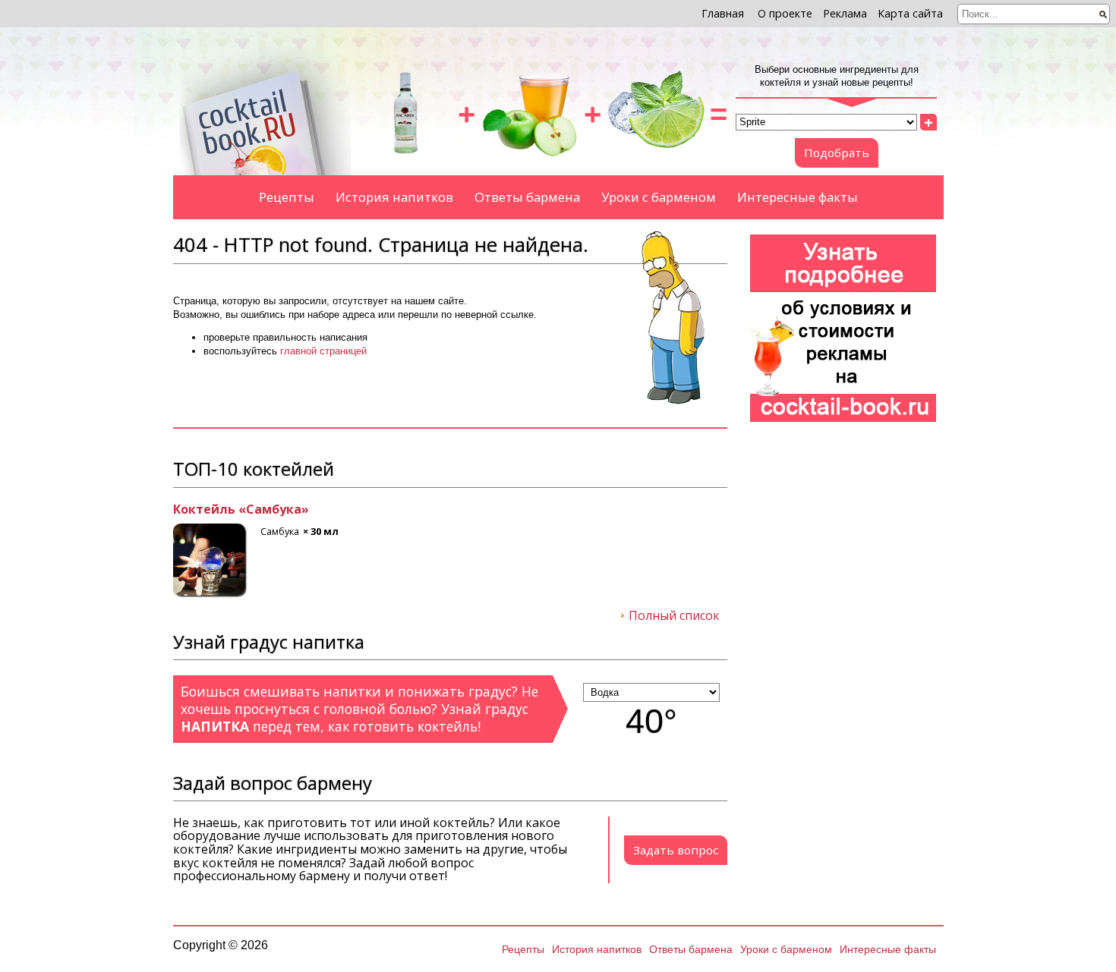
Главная (722, 13)
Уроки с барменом (658, 197)
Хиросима (391, 510)
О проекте (785, 13)
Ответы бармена (527, 197)
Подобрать (836, 152)
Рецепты (286, 197)
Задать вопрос (675, 849)
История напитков (394, 197)
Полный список (674, 616)
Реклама (845, 13)
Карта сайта (910, 13)
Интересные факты (797, 197)
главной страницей (323, 351)
